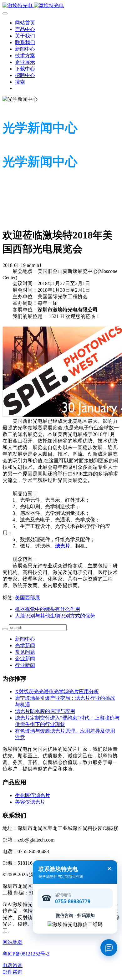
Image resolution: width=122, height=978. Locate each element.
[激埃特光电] (61, 6)
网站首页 (25, 22)
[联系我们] (108, 947)
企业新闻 (25, 658)
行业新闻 (25, 665)
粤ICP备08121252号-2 (26, 953)
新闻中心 (25, 639)
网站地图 (13, 942)
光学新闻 (25, 645)
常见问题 (25, 652)
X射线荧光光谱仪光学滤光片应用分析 (57, 691)
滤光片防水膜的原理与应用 (45, 711)
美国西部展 (27, 597)
